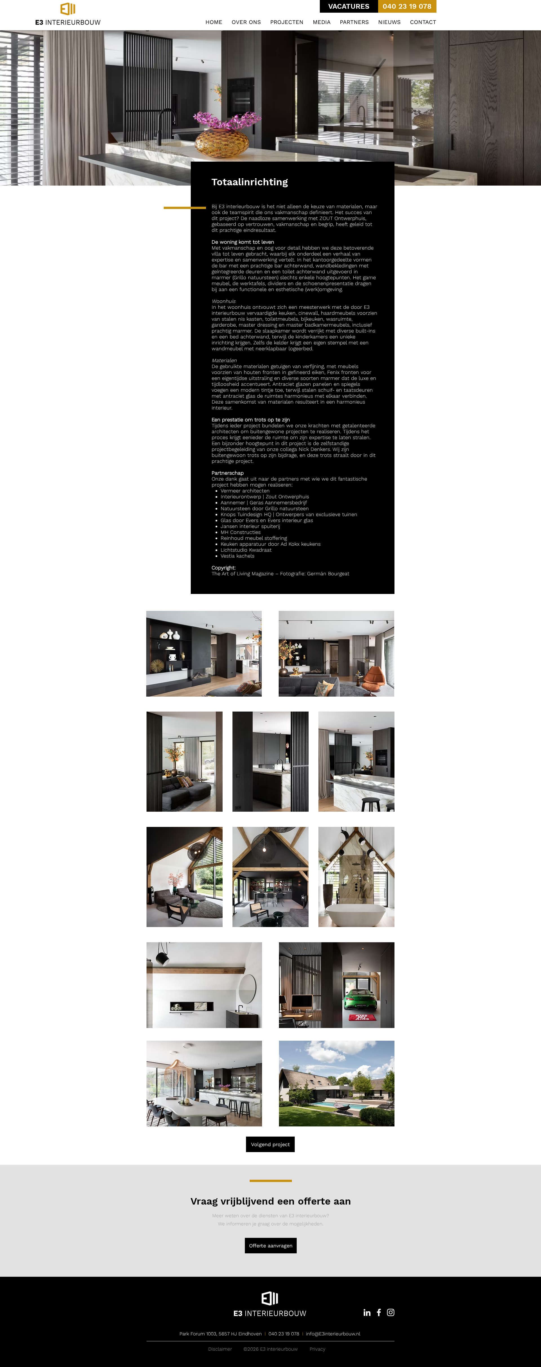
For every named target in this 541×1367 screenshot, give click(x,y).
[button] (287, 22)
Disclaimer (220, 1349)
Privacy (317, 1349)
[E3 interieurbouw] (367, 1312)
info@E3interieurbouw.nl (333, 1334)
